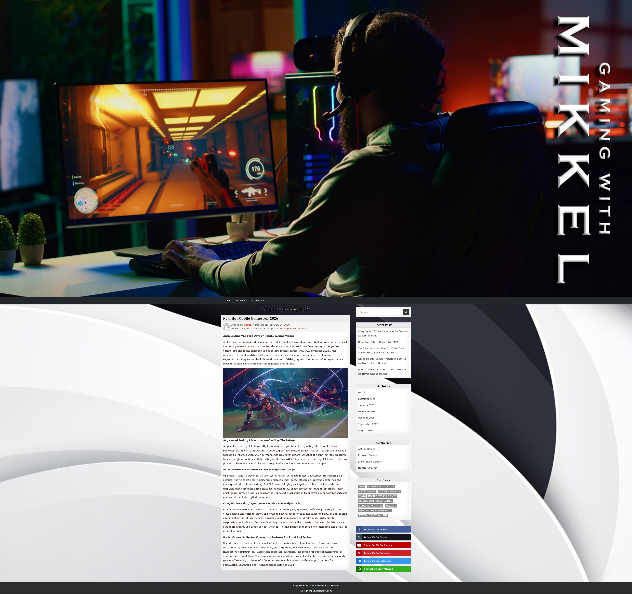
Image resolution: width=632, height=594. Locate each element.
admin (247, 325)
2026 (279, 328)
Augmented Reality (295, 328)
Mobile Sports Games (382, 496)
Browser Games (367, 455)
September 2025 (368, 424)
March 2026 (365, 392)
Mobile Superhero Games (375, 501)
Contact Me (259, 300)
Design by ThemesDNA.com (316, 591)
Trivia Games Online (373, 515)
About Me (241, 300)
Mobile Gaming (253, 328)
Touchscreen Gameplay (375, 510)
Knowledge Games (369, 462)
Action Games (366, 449)
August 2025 (366, 430)
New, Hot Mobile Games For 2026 (250, 318)
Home (227, 300)
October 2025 (366, 418)
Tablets (391, 505)
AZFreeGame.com (389, 491)
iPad (362, 496)
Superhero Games (370, 505)
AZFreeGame (367, 491)
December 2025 (367, 411)
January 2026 (366, 405)
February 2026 (366, 399)
